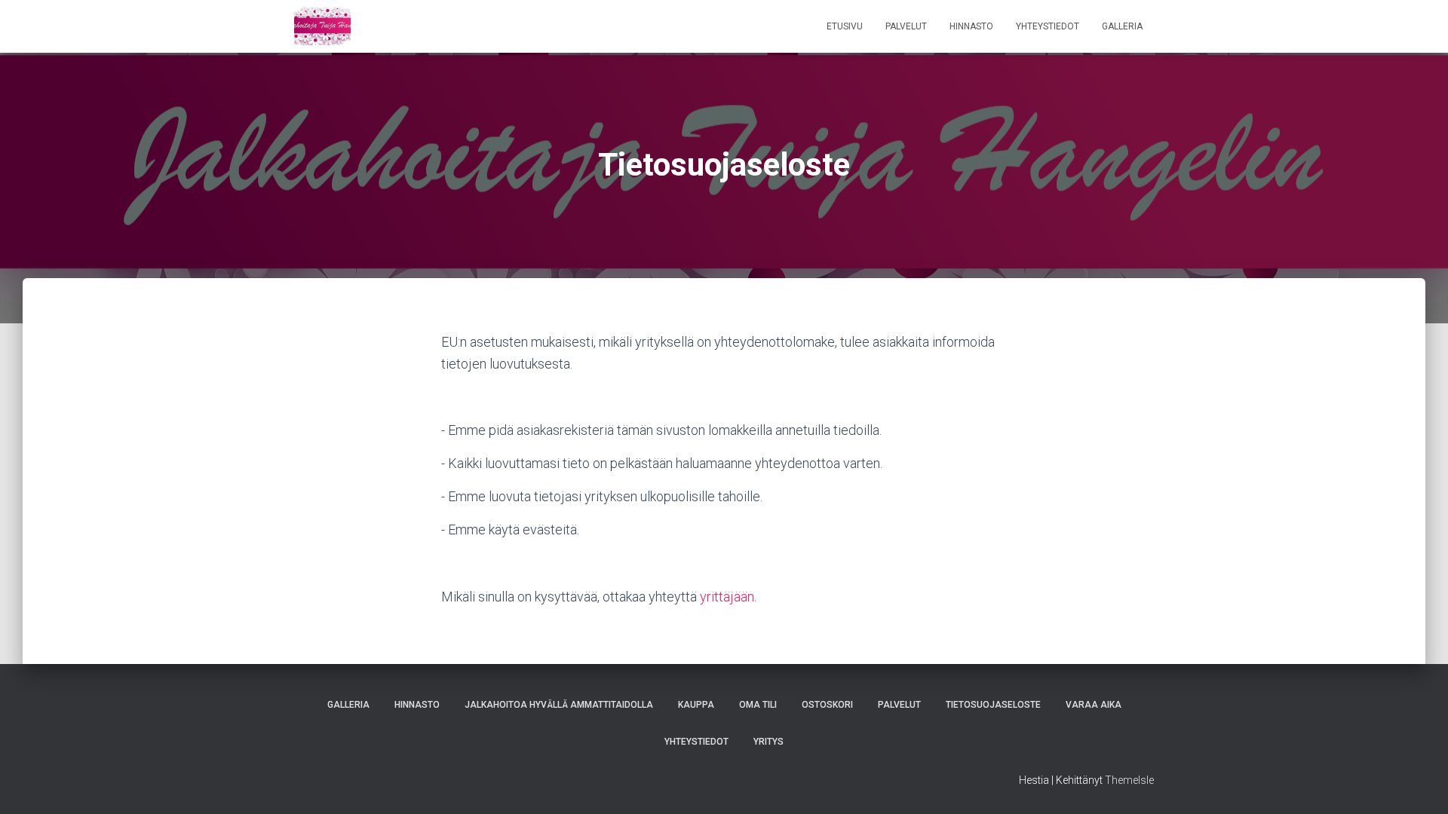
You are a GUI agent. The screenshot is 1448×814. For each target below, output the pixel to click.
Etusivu (845, 26)
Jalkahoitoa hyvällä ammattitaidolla (559, 704)
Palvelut (906, 26)
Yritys (768, 741)
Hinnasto (971, 26)
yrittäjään (727, 596)
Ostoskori (827, 704)
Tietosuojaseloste (993, 704)
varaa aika (1093, 704)
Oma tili (758, 704)
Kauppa (696, 704)
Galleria (1122, 26)
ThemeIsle (1129, 780)
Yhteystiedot (1047, 26)
